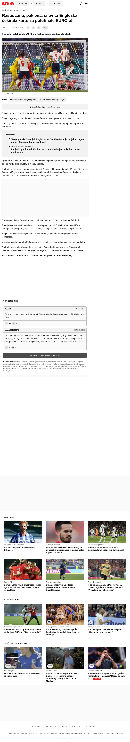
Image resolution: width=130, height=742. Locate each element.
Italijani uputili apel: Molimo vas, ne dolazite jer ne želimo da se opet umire (45, 149)
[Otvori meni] (85, 3)
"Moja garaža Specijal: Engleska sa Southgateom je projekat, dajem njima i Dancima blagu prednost (47, 140)
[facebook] (28, 27)
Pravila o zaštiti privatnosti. (114, 733)
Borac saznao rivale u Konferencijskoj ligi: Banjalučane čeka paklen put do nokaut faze (22, 587)
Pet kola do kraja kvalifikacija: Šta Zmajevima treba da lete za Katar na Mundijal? (63, 632)
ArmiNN (8, 309)
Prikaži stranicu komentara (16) (45, 355)
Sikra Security (68, 738)
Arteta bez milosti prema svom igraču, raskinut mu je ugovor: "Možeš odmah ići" (106, 676)
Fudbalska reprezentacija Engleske (23, 100)
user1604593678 (12, 330)
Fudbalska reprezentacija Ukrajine (52, 100)
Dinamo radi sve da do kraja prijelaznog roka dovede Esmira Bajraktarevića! (61, 587)
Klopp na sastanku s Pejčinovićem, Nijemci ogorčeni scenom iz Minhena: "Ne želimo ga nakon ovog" (106, 587)
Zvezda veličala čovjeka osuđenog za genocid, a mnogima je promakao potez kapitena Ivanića (65, 550)
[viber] (33, 27)
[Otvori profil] (81, 3)
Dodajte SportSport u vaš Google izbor (46, 107)
